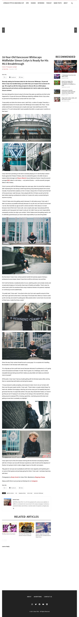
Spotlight (15, 67)
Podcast (49, 3)
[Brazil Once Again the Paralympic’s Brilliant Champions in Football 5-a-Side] (57, 82)
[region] (39, 30)
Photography (9, 67)
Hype (27, 3)
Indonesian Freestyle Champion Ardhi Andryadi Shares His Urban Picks (68, 92)
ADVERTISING (38, 597)
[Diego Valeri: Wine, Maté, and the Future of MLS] (57, 99)
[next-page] (5, 540)
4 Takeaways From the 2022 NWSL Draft (69, 75)
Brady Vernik (15, 477)
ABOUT (29, 597)
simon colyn (29, 493)
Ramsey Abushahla (63, 70)
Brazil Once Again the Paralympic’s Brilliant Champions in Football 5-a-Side (69, 83)
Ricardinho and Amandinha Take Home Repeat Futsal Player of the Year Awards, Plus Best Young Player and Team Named (65, 66)
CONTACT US (48, 597)
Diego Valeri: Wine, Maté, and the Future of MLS (69, 98)
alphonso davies (10, 493)
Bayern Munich (22, 178)
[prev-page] (3, 540)
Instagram (34, 481)
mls (16, 493)
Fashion (33, 3)
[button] (72, 3)
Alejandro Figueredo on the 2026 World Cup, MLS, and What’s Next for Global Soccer (43, 535)
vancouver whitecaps (38, 493)
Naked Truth (58, 3)
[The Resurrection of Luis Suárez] (9, 527)
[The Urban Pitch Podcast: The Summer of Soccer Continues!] (26, 527)
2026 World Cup (19, 3)
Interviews (41, 3)
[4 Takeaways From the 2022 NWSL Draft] (57, 76)
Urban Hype (5, 531)
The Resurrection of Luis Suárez (8, 534)
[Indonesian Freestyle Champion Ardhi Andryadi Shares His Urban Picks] (57, 91)
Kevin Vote (5, 69)
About (66, 3)
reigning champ (22, 493)
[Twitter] (14, 509)
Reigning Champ (40, 477)
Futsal (56, 70)
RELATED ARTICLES (26, 516)
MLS (8, 180)
